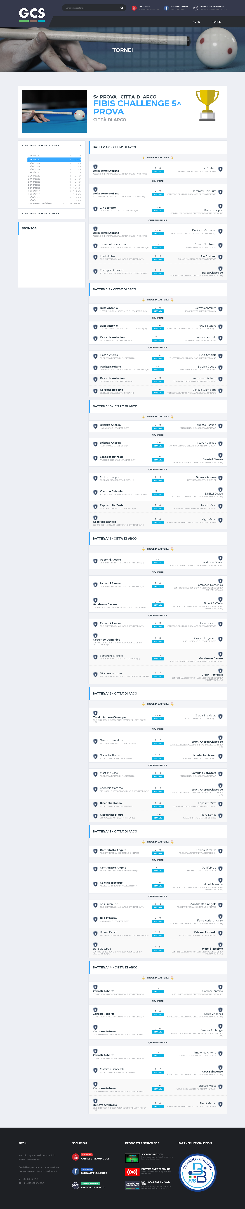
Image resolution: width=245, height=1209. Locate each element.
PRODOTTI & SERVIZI (93, 1187)
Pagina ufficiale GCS (94, 1173)
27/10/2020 (34, 179)
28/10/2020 (34, 185)
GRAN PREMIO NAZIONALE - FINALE (40, 213)
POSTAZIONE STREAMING (156, 1169)
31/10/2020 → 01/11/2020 (40, 203)
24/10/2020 (34, 155)
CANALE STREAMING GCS (95, 1158)
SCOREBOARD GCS (151, 1154)
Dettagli (158, 171)
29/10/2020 (34, 191)
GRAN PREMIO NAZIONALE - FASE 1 (40, 145)
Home (196, 21)
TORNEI (216, 21)
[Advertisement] (52, 260)
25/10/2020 (34, 163)
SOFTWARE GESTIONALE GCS (155, 1182)
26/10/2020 (34, 172)
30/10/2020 (34, 197)
